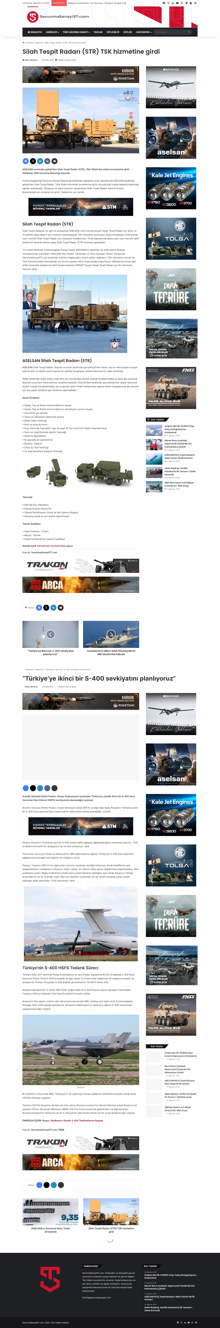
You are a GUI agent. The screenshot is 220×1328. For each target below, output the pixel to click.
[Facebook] (26, 161)
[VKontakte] (47, 161)
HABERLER (51, 32)
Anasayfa (28, 42)
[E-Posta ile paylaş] (54, 161)
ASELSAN (27, 367)
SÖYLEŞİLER (113, 32)
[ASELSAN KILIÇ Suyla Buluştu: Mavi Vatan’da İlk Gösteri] (154, 459)
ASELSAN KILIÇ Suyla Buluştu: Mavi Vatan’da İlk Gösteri (180, 456)
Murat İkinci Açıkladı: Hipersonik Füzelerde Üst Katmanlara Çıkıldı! (178, 443)
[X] (33, 161)
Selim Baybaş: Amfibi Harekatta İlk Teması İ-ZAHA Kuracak (180, 471)
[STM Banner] (80, 209)
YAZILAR (98, 32)
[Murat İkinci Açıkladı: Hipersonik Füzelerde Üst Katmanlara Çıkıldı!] (154, 444)
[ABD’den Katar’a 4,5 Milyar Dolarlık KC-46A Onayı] (154, 486)
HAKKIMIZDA (143, 32)
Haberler (39, 42)
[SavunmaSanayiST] (110, 16)
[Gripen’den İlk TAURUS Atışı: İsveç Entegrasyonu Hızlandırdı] (154, 430)
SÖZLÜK (127, 32)
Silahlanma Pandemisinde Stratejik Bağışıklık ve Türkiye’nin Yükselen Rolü (102, 3)
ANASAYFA (36, 32)
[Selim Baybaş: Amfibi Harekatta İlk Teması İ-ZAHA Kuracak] (154, 472)
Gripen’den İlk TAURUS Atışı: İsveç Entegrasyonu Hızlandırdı (180, 429)
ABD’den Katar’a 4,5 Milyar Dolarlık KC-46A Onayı (179, 484)
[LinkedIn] (40, 161)
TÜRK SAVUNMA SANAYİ (75, 32)
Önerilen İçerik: (47, 546)
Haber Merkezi (31, 60)
